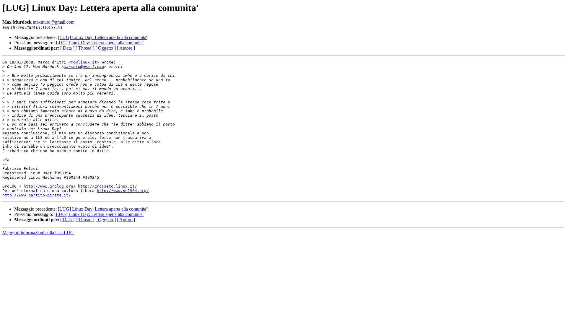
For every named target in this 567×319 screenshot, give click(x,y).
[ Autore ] (126, 48)
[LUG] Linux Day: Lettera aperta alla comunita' (102, 37)
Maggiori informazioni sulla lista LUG (38, 232)
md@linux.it (84, 62)
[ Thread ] (85, 48)
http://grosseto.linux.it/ (107, 186)
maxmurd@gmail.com (53, 22)
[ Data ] (67, 48)
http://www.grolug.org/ (50, 186)
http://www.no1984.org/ (123, 190)
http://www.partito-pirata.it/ (36, 195)
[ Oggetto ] (105, 48)
